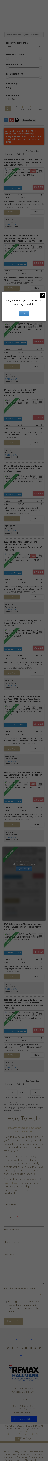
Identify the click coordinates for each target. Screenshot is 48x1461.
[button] (8, 1348)
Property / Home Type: (17, 43)
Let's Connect (24, 1419)
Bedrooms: (14, 64)
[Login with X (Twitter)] (17, 121)
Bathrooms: (15, 74)
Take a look (10, 1183)
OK (24, 314)
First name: (10, 1205)
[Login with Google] (11, 121)
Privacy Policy (23, 1431)
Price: (15, 54)
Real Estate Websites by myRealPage (24, 1434)
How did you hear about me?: (20, 1289)
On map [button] (23, 108)
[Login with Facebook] (6, 121)
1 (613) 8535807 (11, 224)
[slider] (7, 58)
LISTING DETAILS (12, 212)
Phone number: (12, 1242)
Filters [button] (39, 108)
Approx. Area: (12, 95)
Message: (9, 1255)
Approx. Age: (12, 83)
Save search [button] (8, 108)
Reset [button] (30, 108)
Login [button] (29, 120)
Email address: (12, 1230)
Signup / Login (24, 868)
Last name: (10, 1217)
